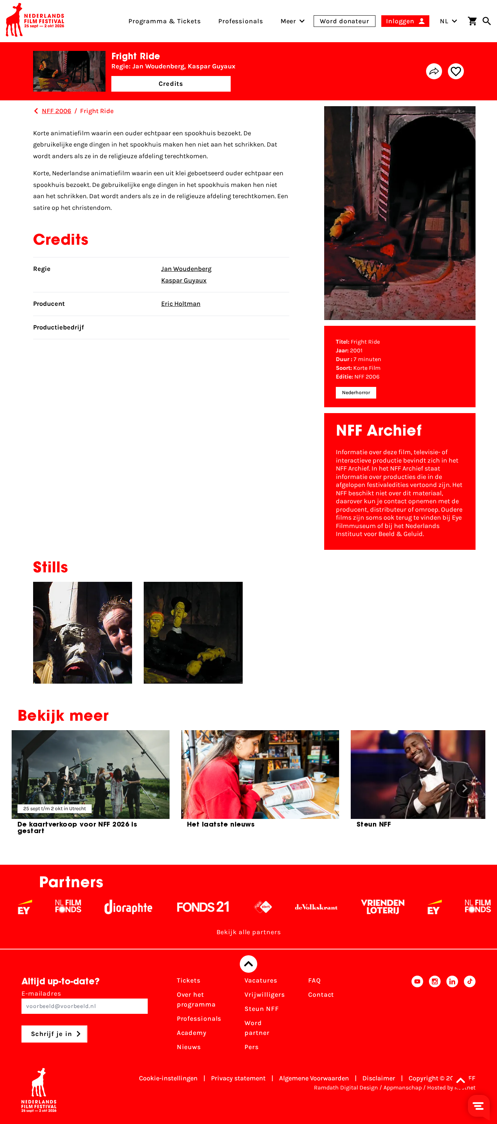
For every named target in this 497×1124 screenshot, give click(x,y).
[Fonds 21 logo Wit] (178, 907)
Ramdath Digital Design (346, 1087)
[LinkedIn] (452, 1016)
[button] (463, 1080)
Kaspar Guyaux (184, 280)
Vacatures (260, 980)
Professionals (199, 1019)
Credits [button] (171, 84)
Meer (289, 21)
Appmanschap (402, 1087)
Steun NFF (261, 1009)
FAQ (314, 980)
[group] (91, 785)
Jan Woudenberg (186, 269)
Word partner (256, 1028)
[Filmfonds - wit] (43, 907)
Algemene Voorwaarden (314, 1078)
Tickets (188, 980)
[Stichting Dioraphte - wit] (103, 907)
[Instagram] (435, 1016)
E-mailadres (41, 993)
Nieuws (189, 1047)
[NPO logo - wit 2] (238, 907)
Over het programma (196, 999)
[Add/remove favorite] (456, 71)
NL (444, 21)
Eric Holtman (180, 304)
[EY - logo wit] (409, 907)
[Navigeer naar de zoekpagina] (486, 21)
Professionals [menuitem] (240, 21)
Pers (251, 1047)
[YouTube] (417, 1016)
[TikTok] (470, 1016)
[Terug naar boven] (248, 964)
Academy (192, 1033)
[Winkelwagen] (472, 21)
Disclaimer (378, 1078)
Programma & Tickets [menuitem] (164, 21)
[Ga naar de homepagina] (35, 21)
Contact (321, 995)
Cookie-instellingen (168, 1078)
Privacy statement (238, 1078)
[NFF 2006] (36, 111)
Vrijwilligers (264, 995)
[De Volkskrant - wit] (291, 907)
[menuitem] (288, 21)
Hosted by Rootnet (451, 1087)
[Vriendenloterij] (357, 907)
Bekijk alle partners (248, 932)
